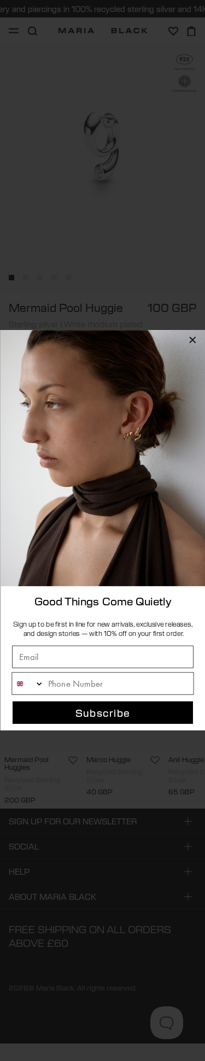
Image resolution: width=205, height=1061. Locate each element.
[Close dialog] (192, 339)
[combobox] (28, 684)
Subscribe (102, 713)
